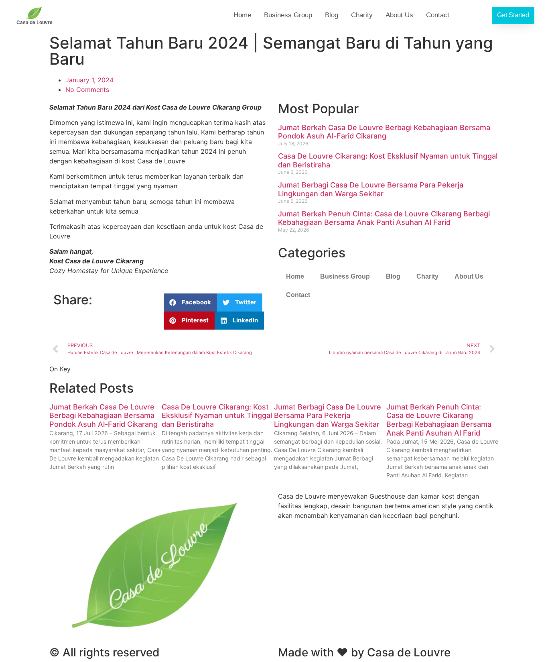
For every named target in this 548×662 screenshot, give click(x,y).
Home (242, 15)
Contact (437, 15)
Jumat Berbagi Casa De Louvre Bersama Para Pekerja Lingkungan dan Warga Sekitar (370, 189)
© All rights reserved (104, 652)
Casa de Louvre (34, 22)
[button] (190, 302)
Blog (331, 15)
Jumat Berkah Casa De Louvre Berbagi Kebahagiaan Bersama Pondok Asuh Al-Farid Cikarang (384, 132)
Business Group (288, 15)
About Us (399, 15)
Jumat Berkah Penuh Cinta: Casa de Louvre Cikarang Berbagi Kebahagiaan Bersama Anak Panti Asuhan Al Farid (384, 218)
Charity (362, 15)
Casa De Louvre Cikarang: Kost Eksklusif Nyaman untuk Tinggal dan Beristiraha (217, 415)
